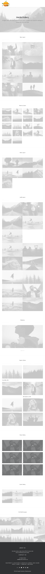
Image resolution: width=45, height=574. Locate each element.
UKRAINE (24, 564)
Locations (16, 563)
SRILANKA (30, 564)
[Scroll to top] (43, 571)
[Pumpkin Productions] (6, 3)
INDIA (13, 564)
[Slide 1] (21, 350)
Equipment (9, 563)
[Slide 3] (23, 350)
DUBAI (18, 564)
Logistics (24, 563)
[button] (12, 371)
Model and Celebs (34, 563)
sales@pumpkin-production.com (22, 559)
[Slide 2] (22, 350)
